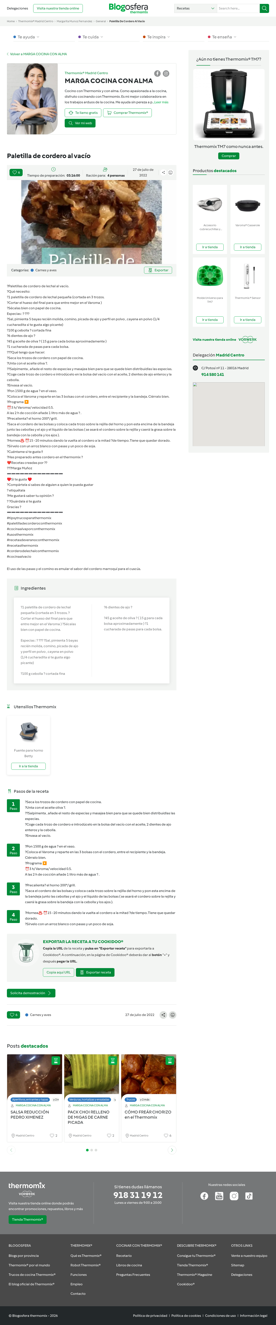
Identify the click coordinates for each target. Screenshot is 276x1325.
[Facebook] (204, 1196)
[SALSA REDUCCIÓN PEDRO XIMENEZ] (34, 1079)
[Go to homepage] (128, 8)
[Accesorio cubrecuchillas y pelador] (210, 203)
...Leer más (160, 102)
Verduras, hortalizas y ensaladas (89, 1099)
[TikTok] (249, 1196)
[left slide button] (11, 1150)
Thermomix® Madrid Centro (35, 21)
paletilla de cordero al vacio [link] (127, 21)
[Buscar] (264, 8)
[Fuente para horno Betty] (28, 732)
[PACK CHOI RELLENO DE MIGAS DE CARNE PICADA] (91, 1079)
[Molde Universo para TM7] (210, 276)
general (101, 21)
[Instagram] (234, 1196)
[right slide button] (172, 1150)
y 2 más (58, 1099)
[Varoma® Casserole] (247, 203)
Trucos (130, 1099)
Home (11, 21)
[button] (195, 8)
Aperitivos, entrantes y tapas (30, 1099)
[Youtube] (219, 1196)
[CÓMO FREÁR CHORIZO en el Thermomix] (148, 1079)
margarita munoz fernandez (74, 21)
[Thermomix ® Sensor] (247, 276)
